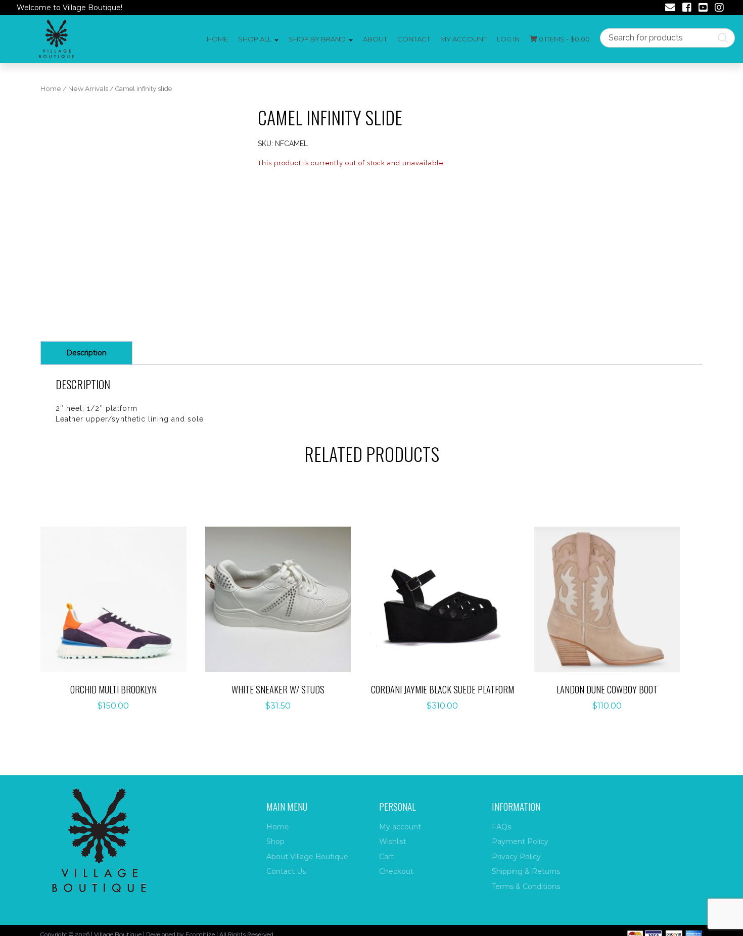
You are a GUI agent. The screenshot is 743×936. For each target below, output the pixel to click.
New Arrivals (88, 88)
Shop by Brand (317, 39)
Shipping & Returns (526, 871)
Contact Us (286, 871)
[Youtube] (703, 8)
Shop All (254, 39)
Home (217, 39)
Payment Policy (520, 841)
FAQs (501, 826)
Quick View (119, 620)
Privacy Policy (516, 856)
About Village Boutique (307, 856)
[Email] (670, 8)
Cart (386, 856)
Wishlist (392, 841)
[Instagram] (719, 8)
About (375, 39)
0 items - (563, 39)
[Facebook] (687, 8)
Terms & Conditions (526, 886)
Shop (275, 841)
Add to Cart (119, 589)
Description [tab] (86, 352)
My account (463, 39)
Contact (413, 39)
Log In (508, 39)
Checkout (396, 871)
